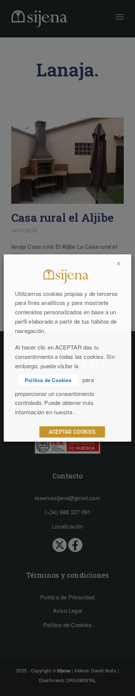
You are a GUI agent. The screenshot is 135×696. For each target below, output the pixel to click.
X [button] (118, 263)
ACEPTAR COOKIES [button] (72, 432)
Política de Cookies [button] (48, 380)
